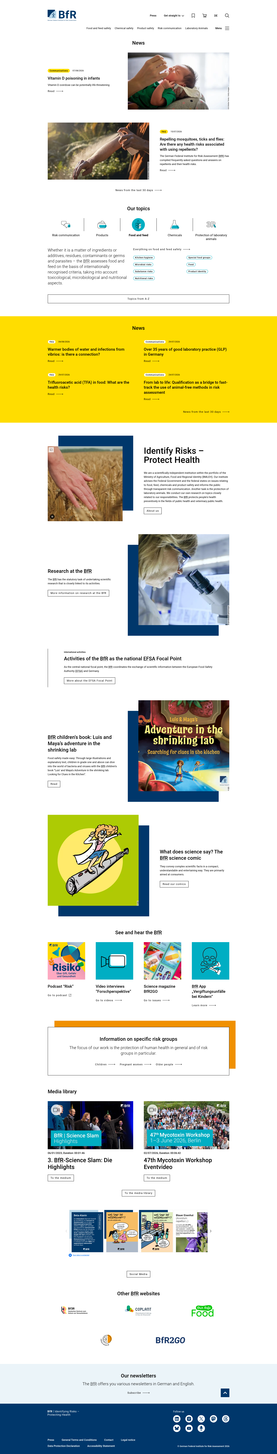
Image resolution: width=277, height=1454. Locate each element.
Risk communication (169, 28)
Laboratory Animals (196, 28)
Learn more (199, 1005)
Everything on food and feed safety (157, 249)
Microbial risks (143, 264)
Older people (164, 1064)
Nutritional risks (144, 278)
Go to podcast (57, 995)
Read (51, 91)
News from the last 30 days (134, 190)
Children (101, 1064)
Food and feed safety (98, 28)
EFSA (149, 658)
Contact (108, 1439)
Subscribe (134, 1392)
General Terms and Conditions (79, 1439)
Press (153, 15)
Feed (191, 264)
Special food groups (199, 257)
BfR (221, 156)
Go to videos (104, 1000)
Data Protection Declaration (64, 1446)
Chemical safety (124, 28)
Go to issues (152, 1000)
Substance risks (144, 271)
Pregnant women (131, 1064)
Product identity (197, 271)
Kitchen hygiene (144, 257)
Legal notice (128, 1439)
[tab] (66, 229)
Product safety (145, 28)
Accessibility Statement (101, 1446)
